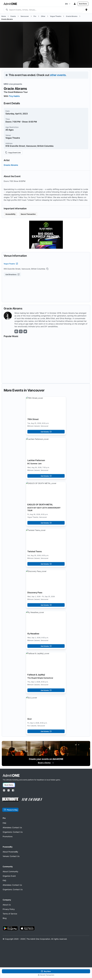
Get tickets (45, 432)
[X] (8, 790)
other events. (58, 75)
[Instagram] (4, 790)
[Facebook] (13, 790)
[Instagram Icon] (21, 331)
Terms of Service (10, 914)
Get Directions (10, 274)
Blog (5, 918)
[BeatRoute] (10, 799)
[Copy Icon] (47, 269)
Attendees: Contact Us (12, 827)
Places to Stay (12, 810)
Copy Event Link (14, 153)
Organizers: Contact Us (13, 832)
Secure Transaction (28, 214)
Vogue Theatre (9, 264)
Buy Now (47, 971)
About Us (7, 905)
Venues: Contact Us (11, 856)
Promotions (7, 836)
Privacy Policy (9, 909)
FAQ (4, 823)
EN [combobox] (66, 4)
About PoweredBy (10, 852)
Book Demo (83, 4)
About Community (10, 871)
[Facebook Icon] (16, 331)
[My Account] (75, 4)
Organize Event (9, 876)
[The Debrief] (32, 799)
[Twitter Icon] (25, 331)
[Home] (11, 775)
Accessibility (10, 214)
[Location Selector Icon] (86, 10)
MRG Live (8, 84)
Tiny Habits (14, 96)
